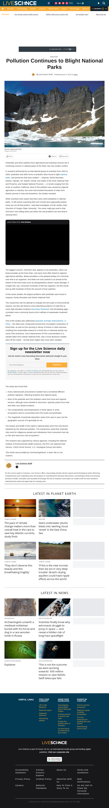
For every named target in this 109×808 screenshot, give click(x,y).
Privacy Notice (12, 372)
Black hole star (101, 14)
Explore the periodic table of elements (64, 723)
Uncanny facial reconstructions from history (63, 731)
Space (64, 9)
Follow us (54, 156)
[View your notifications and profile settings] (98, 3)
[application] (37, 242)
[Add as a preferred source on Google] (54, 759)
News (76, 75)
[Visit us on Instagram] (56, 3)
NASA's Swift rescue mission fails (57, 14)
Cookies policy (44, 779)
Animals (10, 9)
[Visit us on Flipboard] (63, 3)
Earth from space (45, 710)
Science (42, 9)
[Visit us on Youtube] (59, 3)
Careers (19, 785)
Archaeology (22, 9)
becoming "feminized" (40, 309)
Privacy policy (22, 779)
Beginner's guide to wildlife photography (83, 712)
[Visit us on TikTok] (67, 3)
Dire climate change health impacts (26, 14)
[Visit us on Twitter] (52, 3)
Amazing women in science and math (64, 716)
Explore (86, 9)
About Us (61, 770)
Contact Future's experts (40, 772)
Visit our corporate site (58, 752)
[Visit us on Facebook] (48, 3)
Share (11, 156)
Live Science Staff (46, 74)
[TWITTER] (17, 467)
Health (33, 9)
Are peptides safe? (82, 14)
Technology (74, 9)
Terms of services (33, 371)
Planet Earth (54, 9)
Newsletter (65, 156)
